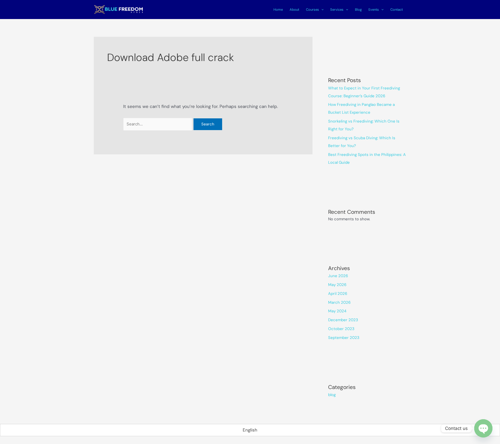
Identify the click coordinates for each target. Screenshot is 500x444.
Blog (358, 9)
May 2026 (337, 284)
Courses (312, 9)
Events (373, 9)
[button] (321, 10)
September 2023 (343, 337)
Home (278, 9)
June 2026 (338, 275)
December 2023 (343, 320)
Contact (396, 9)
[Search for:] (158, 124)
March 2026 (339, 302)
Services (336, 9)
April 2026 (337, 293)
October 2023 (341, 328)
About (294, 9)
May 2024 (337, 311)
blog (332, 394)
